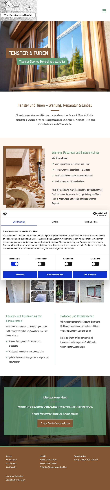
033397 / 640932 (51, 460)
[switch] (41, 264)
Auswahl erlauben (55, 274)
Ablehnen (20, 274)
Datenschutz (19, 476)
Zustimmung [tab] (19, 222)
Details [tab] (55, 222)
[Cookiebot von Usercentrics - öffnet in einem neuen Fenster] (95, 214)
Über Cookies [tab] (91, 222)
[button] (55, 423)
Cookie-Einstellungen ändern (15, 480)
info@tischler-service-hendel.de (56, 467)
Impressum (10, 476)
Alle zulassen (90, 274)
